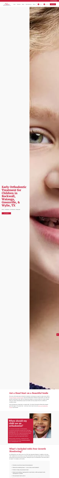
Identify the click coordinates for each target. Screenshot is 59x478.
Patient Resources (28, 4)
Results (23, 4)
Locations (47, 4)
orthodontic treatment (25, 440)
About (14, 4)
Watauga (14, 397)
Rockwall (11, 397)
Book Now (53, 4)
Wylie (22, 397)
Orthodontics (12, 209)
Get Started (6, 213)
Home (3, 209)
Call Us (41, 4)
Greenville (19, 397)
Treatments (19, 4)
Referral (34, 4)
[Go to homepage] (5, 4)
